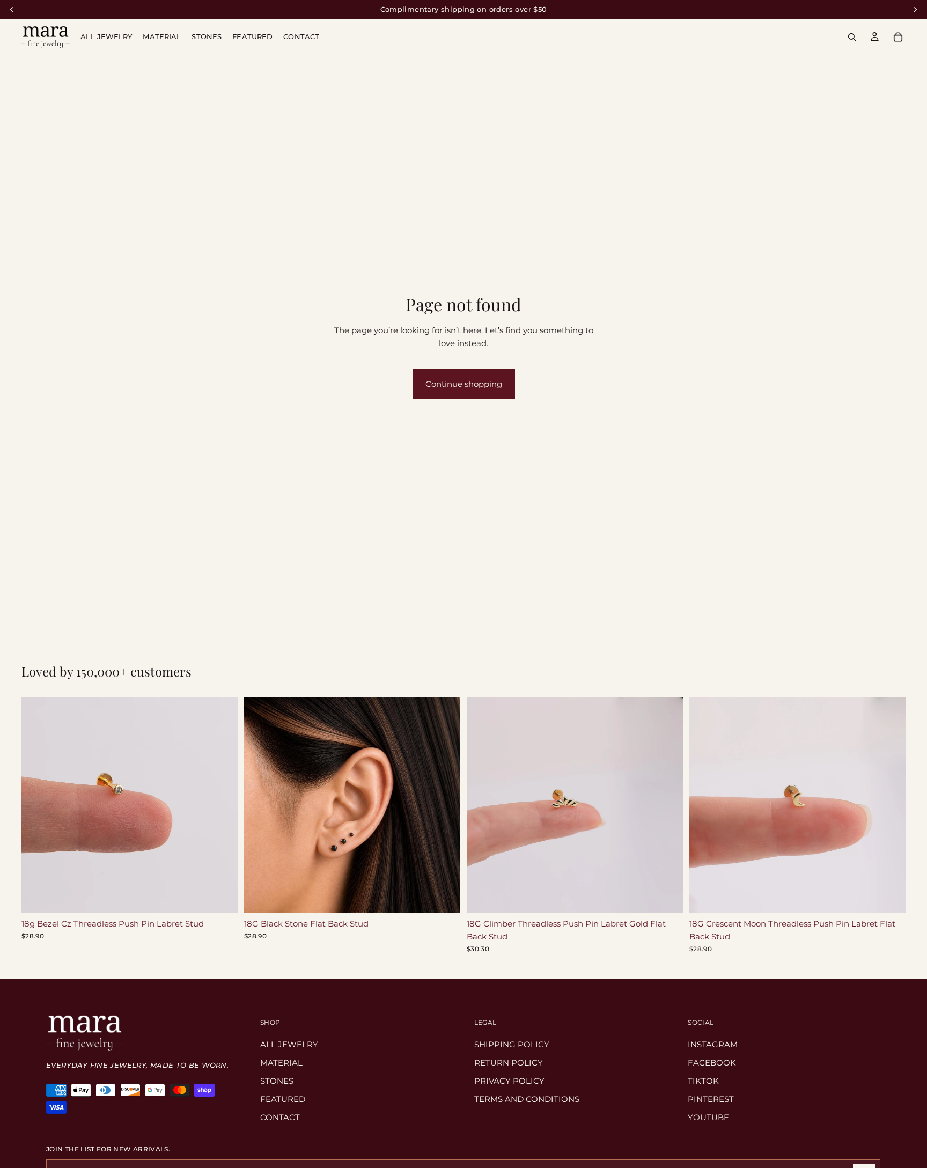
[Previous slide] (37, 805)
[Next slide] (221, 805)
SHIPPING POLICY (511, 1044)
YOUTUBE (709, 1117)
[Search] (852, 37)
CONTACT (280, 1117)
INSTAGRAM (713, 1044)
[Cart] (898, 37)
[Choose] (221, 896)
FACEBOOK (712, 1062)
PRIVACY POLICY (509, 1081)
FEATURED (282, 1099)
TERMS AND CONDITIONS (526, 1099)
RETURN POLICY (508, 1062)
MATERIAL (281, 1062)
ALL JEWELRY (289, 1044)
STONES (276, 1081)
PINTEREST (711, 1099)
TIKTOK (703, 1081)
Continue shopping (463, 384)
